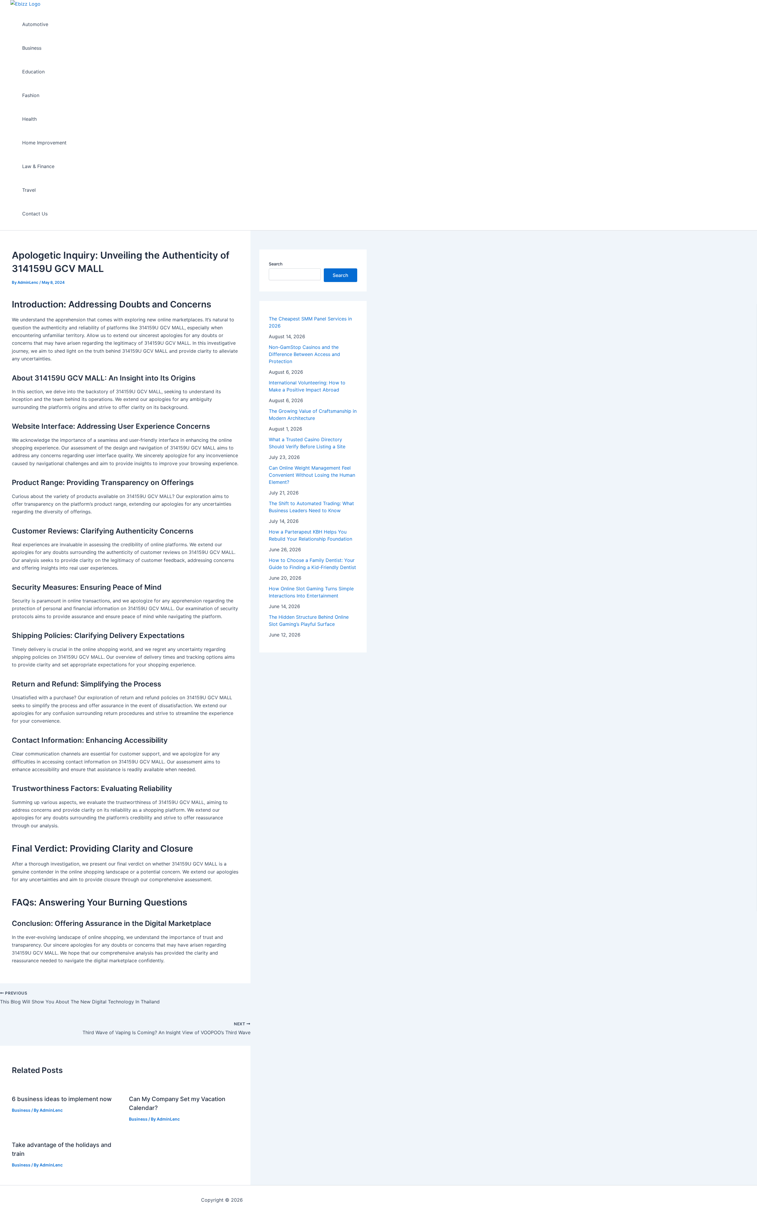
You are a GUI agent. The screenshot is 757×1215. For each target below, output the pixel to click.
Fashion (30, 95)
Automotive (35, 24)
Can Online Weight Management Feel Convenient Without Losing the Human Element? (312, 475)
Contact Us (35, 214)
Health (29, 119)
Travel (29, 190)
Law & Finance (38, 166)
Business (31, 48)
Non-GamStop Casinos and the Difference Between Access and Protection (304, 354)
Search (275, 263)
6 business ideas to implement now (62, 1099)
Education (33, 72)
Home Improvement (44, 143)
